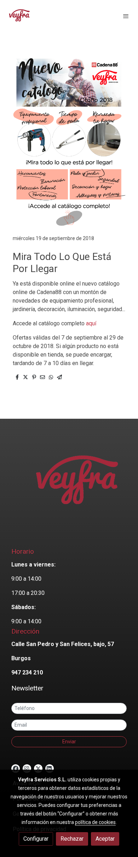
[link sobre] (69, 486)
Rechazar (72, 838)
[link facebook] (15, 768)
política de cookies (95, 822)
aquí (91, 323)
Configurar (35, 838)
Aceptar (105, 838)
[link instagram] (26, 768)
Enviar (69, 741)
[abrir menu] (126, 16)
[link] (19, 16)
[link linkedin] (49, 768)
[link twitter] (38, 768)
